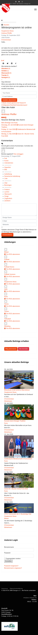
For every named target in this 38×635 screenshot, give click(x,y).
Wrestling (7, 326)
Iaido (5, 289)
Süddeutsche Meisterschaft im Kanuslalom (18, 459)
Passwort (7, 553)
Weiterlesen (8, 401)
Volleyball (7, 319)
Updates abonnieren (9, 100)
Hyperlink (7, 167)
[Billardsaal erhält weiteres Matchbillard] (19, 379)
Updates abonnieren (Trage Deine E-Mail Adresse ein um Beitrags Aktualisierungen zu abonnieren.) (18, 231)
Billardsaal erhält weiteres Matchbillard (17, 390)
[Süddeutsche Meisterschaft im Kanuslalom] (19, 446)
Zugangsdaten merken (13, 558)
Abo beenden (23, 349)
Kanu (6, 296)
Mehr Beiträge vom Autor (9, 122)
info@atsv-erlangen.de (24, 3)
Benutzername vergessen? (13, 568)
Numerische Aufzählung (12, 176)
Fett (5, 158)
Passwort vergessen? (11, 566)
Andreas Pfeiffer (6, 33)
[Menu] (35, 9)
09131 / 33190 (12, 3)
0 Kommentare (6, 40)
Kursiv (6, 160)
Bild (5, 169)
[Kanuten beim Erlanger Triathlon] (19, 412)
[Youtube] (19, 1)
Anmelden (8, 561)
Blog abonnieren (10, 349)
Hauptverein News (7, 31)
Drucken (6, 25)
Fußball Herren (9, 267)
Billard (6, 252)
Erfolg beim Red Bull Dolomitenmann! (14, 105)
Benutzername (9, 547)
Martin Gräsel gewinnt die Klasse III (14, 103)
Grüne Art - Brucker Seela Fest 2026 (16, 489)
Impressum (4, 588)
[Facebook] (16, 1)
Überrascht (8, 194)
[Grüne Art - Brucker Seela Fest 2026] (19, 480)
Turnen (6, 311)
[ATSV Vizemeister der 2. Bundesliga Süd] (19, 508)
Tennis (6, 304)
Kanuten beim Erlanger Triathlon (14, 421)
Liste (5, 178)
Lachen (6, 192)
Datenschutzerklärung (16, 588)
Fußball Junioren (9, 274)
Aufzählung (8, 174)
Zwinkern (7, 201)
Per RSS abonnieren (13, 254)
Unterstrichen (8, 163)
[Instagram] (22, 1)
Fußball (6, 259)
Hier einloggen (18, 154)
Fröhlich (7, 189)
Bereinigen (8, 185)
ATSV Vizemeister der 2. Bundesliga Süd (17, 514)
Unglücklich (8, 198)
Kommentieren (7, 235)
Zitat (5, 183)
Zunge (6, 196)
